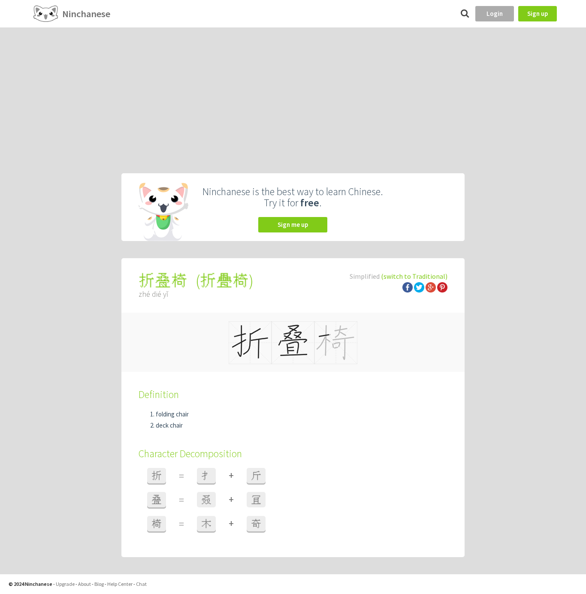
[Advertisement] (293, 92)
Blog (99, 584)
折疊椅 (224, 281)
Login (494, 13)
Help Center (120, 584)
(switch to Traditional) (414, 276)
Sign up (537, 13)
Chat (141, 584)
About (84, 584)
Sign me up (293, 224)
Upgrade (65, 584)
